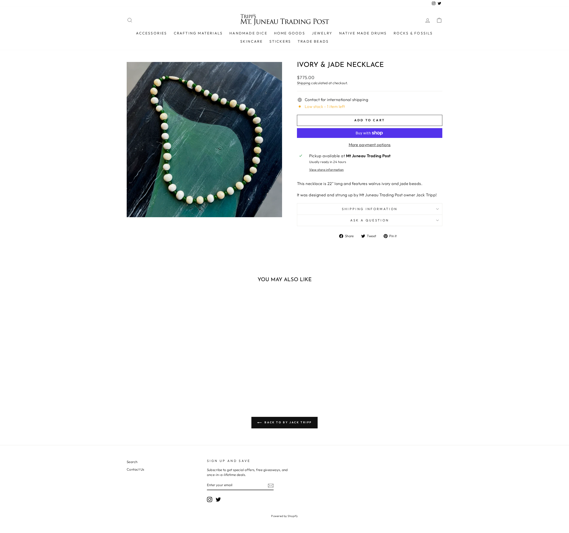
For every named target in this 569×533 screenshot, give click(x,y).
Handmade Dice (248, 33)
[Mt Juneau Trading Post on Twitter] (218, 499)
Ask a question (369, 220)
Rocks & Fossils (413, 33)
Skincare (251, 41)
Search (132, 462)
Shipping (304, 83)
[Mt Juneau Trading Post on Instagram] (209, 499)
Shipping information (369, 209)
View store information (326, 170)
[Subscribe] (271, 485)
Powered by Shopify (284, 516)
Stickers (280, 41)
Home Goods (289, 33)
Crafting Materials (198, 33)
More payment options (370, 144)
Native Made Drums (363, 33)
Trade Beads (313, 41)
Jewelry (322, 33)
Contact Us (135, 469)
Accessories (151, 33)
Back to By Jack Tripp (287, 422)
